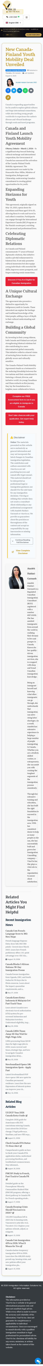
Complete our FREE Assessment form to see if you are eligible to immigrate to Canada (21, 401)
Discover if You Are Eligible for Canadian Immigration (21, 281)
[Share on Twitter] (13, 90)
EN (7, 34)
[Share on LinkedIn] (19, 90)
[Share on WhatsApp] (25, 90)
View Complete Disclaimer (23, 551)
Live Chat (13, 17)
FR (11, 34)
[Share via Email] (31, 90)
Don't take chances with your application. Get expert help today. (22, 418)
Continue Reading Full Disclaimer (22, 541)
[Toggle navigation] (27, 17)
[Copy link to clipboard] (8, 97)
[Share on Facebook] (8, 90)
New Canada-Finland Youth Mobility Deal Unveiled (20, 56)
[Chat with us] (38, 1361)
